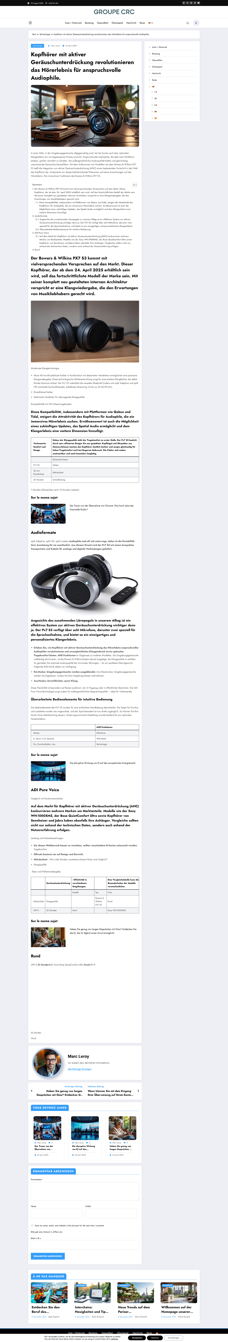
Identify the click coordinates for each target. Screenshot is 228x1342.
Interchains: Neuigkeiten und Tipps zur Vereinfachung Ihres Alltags (92, 1309)
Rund (37, 249)
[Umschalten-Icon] (30, 23)
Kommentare (36, 1179)
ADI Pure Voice (42, 232)
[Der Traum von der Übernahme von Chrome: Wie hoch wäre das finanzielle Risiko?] (48, 514)
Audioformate (41, 215)
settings (114, 1339)
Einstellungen (173, 1338)
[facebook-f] (183, 2)
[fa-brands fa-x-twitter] (187, 2)
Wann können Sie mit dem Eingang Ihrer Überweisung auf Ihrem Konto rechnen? (109, 1093)
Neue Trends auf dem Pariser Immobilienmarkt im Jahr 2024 (134, 1309)
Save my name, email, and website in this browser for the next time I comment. (69, 1225)
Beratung (89, 23)
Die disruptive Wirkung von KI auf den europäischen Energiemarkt (102, 763)
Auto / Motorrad (73, 23)
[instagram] (194, 2)
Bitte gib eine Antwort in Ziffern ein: (47, 1231)
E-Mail (88, 1206)
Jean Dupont (54, 1316)
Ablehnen (155, 1338)
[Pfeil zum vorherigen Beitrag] (32, 1091)
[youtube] (198, 2)
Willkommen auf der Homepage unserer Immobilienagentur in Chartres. (177, 1309)
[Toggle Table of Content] (133, 185)
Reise (142, 23)
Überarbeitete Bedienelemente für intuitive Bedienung (65, 229)
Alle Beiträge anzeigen (80, 1069)
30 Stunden (43, 964)
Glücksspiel (117, 23)
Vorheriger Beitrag (73, 1086)
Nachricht (131, 23)
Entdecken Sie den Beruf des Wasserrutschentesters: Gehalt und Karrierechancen (49, 1309)
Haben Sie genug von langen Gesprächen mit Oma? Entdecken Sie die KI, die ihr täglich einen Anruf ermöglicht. (59, 1093)
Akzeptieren (137, 1338)
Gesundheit (102, 23)
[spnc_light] (196, 23)
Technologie (37, 45)
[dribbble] (191, 2)
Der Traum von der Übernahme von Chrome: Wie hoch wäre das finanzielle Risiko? (44, 1148)
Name (33, 1206)
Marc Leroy (55, 45)
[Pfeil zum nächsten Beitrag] (138, 1091)
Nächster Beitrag (96, 1086)
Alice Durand (98, 1316)
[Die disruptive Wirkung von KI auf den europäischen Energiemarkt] (48, 771)
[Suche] (187, 23)
